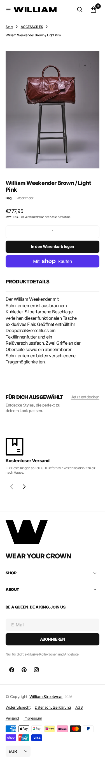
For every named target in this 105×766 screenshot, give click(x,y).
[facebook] (12, 670)
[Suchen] (80, 9)
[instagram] (36, 670)
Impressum (33, 718)
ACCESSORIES (32, 27)
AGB (79, 707)
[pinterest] (24, 670)
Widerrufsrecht (18, 707)
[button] (8, 9)
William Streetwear (45, 696)
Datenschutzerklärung (53, 707)
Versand (12, 718)
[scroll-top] (95, 756)
